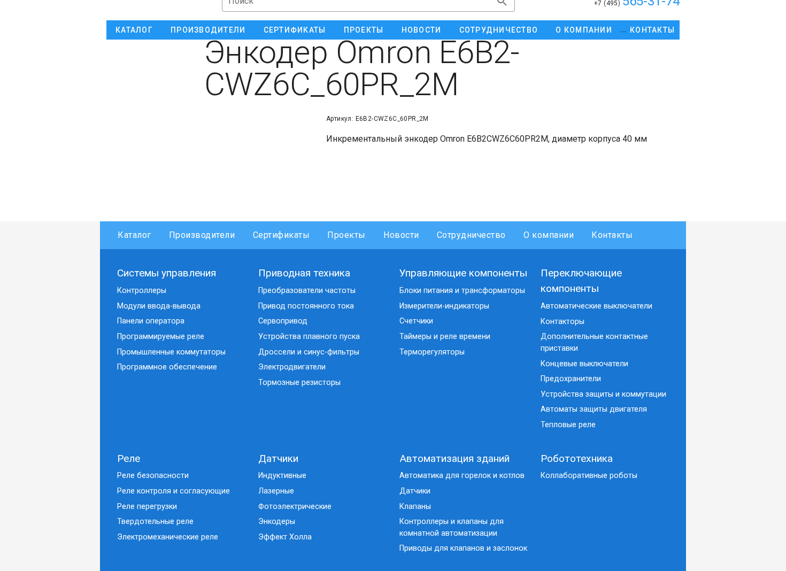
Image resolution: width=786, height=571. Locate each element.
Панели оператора (150, 321)
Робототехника (577, 458)
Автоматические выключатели (596, 306)
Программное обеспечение (167, 367)
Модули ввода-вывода (159, 306)
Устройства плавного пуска (309, 336)
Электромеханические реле (167, 537)
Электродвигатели (292, 367)
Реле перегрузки (147, 506)
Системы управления (166, 273)
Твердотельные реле (155, 521)
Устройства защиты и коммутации (603, 394)
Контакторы (562, 321)
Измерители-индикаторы (444, 306)
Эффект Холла (285, 537)
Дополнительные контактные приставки (594, 342)
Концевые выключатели (584, 363)
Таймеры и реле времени (444, 336)
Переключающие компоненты (581, 281)
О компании (548, 235)
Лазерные (276, 491)
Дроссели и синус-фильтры (308, 352)
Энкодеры (276, 521)
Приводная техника (304, 273)
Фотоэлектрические (295, 506)
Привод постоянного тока (306, 306)
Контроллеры (141, 290)
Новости (401, 235)
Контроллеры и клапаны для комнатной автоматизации (451, 527)
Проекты (346, 235)
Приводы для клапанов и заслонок (463, 548)
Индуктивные (282, 475)
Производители (202, 235)
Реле (128, 458)
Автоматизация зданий (454, 458)
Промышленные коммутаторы (171, 352)
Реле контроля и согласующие (173, 491)
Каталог (134, 235)
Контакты (612, 235)
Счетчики (416, 321)
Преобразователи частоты (307, 290)
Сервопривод (282, 321)
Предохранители (571, 378)
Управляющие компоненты (463, 273)
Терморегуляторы (432, 352)
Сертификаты (281, 235)
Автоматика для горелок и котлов (462, 475)
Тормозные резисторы (299, 382)
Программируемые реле (160, 336)
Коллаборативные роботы (589, 475)
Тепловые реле (568, 424)
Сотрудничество (471, 235)
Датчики (278, 458)
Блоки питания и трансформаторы (462, 290)
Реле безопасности (153, 475)
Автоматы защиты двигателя (594, 409)
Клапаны (415, 506)
